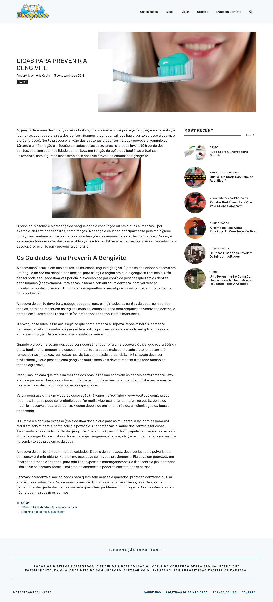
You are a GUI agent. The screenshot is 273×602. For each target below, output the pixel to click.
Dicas (169, 12)
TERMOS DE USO (225, 592)
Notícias (202, 12)
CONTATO (248, 592)
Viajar (185, 12)
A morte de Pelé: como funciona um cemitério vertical (233, 229)
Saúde (22, 82)
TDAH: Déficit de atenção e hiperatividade (49, 507)
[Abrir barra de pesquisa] (250, 12)
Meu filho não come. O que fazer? (43, 512)
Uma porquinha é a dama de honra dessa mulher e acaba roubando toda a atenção (230, 280)
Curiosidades (149, 12)
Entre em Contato (228, 12)
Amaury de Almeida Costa (33, 75)
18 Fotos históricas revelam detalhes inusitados (231, 254)
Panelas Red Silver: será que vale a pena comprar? (231, 204)
